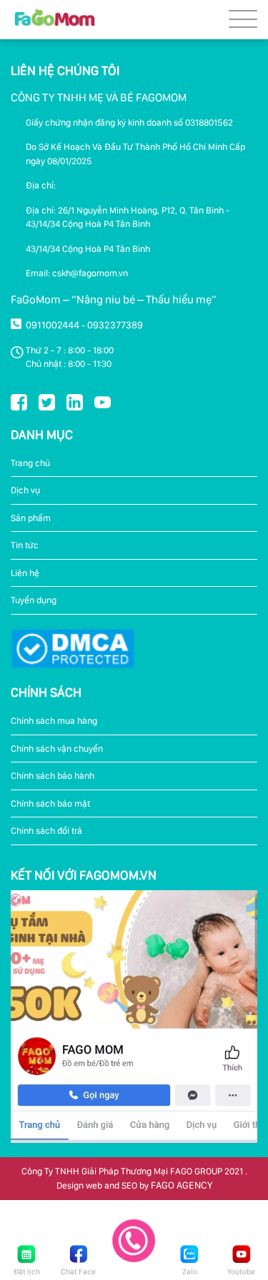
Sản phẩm (31, 518)
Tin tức (25, 545)
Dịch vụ (25, 490)
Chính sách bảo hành (52, 775)
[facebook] (19, 401)
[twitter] (47, 401)
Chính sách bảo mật (50, 803)
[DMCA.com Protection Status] (72, 647)
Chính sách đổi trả (46, 830)
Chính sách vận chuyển (57, 748)
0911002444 (52, 325)
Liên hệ (25, 573)
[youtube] (102, 401)
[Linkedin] (74, 401)
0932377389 (115, 325)
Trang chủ (30, 463)
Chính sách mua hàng (54, 720)
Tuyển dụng (33, 600)
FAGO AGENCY (181, 1185)
